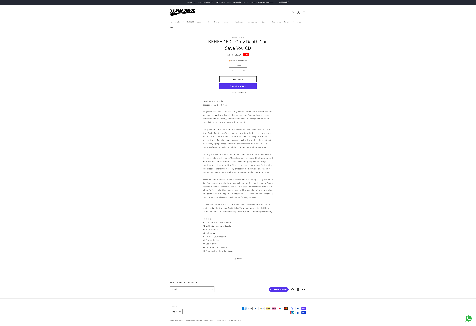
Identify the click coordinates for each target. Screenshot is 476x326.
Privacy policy (209, 320)
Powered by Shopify (195, 320)
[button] (208, 21)
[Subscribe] (211, 289)
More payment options (238, 92)
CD (215, 105)
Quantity (238, 65)
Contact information (235, 320)
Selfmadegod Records (182, 320)
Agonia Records (216, 101)
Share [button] (239, 258)
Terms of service (221, 320)
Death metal (222, 105)
